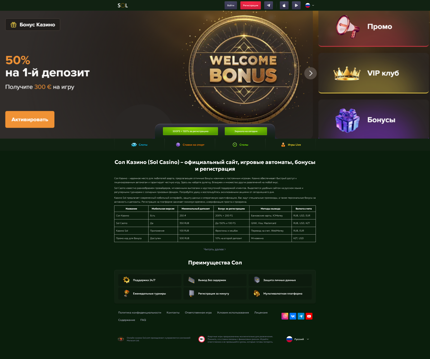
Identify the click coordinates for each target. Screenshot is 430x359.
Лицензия (261, 312)
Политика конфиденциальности (139, 312)
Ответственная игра (198, 312)
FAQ (143, 320)
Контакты (173, 312)
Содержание (126, 320)
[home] (122, 5)
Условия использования (233, 312)
